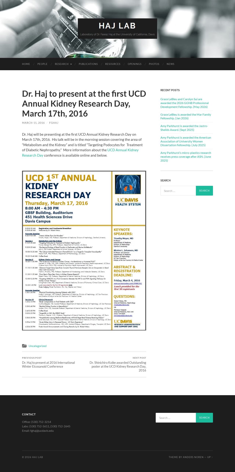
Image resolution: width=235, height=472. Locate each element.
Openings (135, 63)
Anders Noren (193, 457)
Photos (154, 63)
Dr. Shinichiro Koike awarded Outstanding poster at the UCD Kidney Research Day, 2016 (118, 364)
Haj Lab (37, 457)
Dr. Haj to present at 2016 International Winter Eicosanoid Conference (48, 362)
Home (26, 63)
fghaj (53, 122)
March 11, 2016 (33, 122)
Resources (112, 63)
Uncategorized (37, 346)
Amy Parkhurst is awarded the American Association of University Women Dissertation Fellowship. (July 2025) (185, 141)
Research (62, 63)
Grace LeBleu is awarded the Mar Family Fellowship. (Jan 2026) (185, 116)
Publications (88, 63)
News (170, 63)
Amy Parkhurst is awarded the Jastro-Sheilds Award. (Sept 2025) (184, 127)
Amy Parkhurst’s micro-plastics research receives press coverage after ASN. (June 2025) (185, 156)
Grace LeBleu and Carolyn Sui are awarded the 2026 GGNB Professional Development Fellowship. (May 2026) (184, 102)
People (42, 63)
